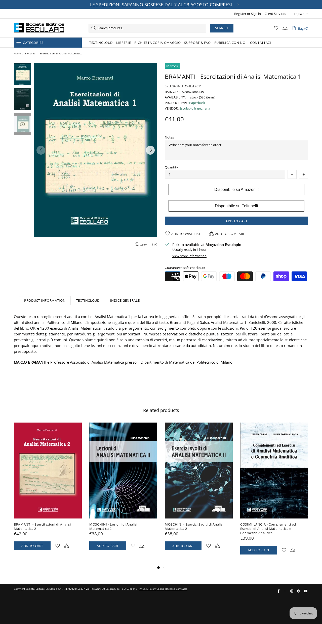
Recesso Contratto (176, 589)
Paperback (197, 103)
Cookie (160, 589)
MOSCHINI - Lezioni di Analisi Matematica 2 (113, 526)
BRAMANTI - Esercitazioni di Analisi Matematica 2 (42, 526)
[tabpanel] (48, 491)
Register (240, 14)
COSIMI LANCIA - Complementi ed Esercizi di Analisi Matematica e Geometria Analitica (268, 528)
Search (221, 28)
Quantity (171, 167)
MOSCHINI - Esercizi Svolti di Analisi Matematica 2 (194, 526)
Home (17, 53)
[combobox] (147, 28)
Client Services (275, 14)
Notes (169, 137)
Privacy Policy (147, 589)
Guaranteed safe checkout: (185, 268)
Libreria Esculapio (39, 28)
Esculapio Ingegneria (194, 108)
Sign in (256, 14)
